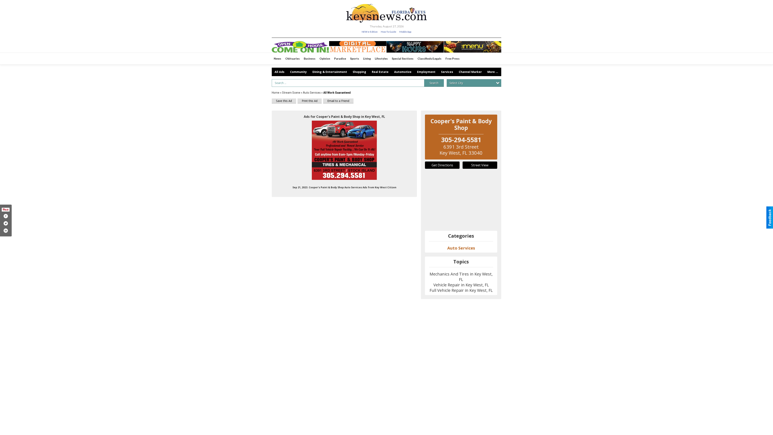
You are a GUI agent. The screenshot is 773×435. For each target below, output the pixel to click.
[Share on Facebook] (5, 216)
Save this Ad (284, 101)
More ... (492, 72)
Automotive (402, 72)
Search (434, 83)
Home (275, 92)
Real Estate (380, 72)
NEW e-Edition (370, 31)
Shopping (359, 72)
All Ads (279, 72)
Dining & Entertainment (329, 72)
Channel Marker (470, 72)
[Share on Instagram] (5, 230)
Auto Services (312, 92)
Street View (479, 165)
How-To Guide (388, 31)
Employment (426, 72)
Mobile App (405, 31)
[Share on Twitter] (5, 223)
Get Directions (442, 165)
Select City (456, 83)
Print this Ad (309, 101)
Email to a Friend (338, 101)
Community (298, 72)
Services (447, 72)
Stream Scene (291, 92)
